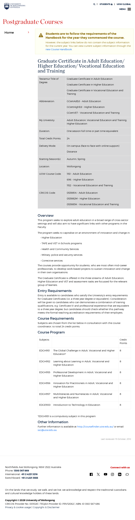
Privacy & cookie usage (18, 507)
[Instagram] (112, 474)
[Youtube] (105, 474)
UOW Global (124, 4)
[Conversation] (127, 474)
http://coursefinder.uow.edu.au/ (95, 426)
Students (105, 4)
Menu (122, 9)
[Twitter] (98, 474)
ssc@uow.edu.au (47, 430)
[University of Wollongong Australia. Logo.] (14, 6)
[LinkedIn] (119, 474)
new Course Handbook (59, 49)
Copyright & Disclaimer (46, 507)
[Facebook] (91, 474)
